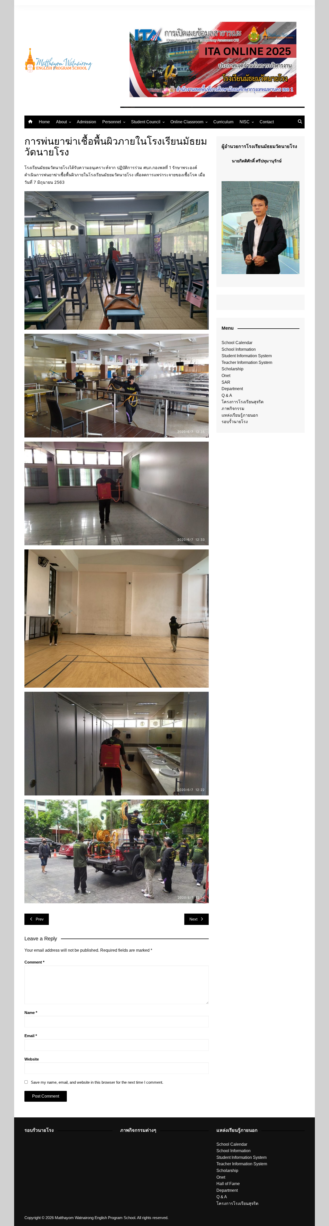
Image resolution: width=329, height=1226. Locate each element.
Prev (40, 919)
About (61, 122)
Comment (34, 962)
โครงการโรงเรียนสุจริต (242, 402)
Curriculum (223, 122)
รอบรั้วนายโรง (235, 421)
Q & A (227, 395)
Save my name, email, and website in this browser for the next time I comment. (97, 1082)
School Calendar (237, 342)
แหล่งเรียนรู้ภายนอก (240, 415)
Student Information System (247, 356)
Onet (226, 375)
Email (30, 1036)
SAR (226, 382)
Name (30, 1012)
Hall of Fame (228, 1183)
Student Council (145, 122)
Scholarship (232, 369)
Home (44, 122)
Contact (267, 122)
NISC (245, 122)
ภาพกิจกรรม (233, 408)
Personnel (111, 122)
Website (31, 1059)
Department (232, 389)
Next (193, 919)
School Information (239, 349)
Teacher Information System (247, 362)
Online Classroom (186, 122)
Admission (86, 122)
